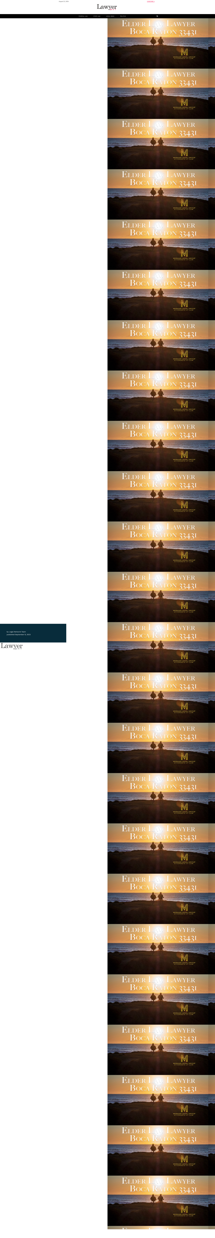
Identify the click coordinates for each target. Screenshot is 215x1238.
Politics (123, 16)
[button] (157, 16)
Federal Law (83, 16)
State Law (96, 16)
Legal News (110, 16)
